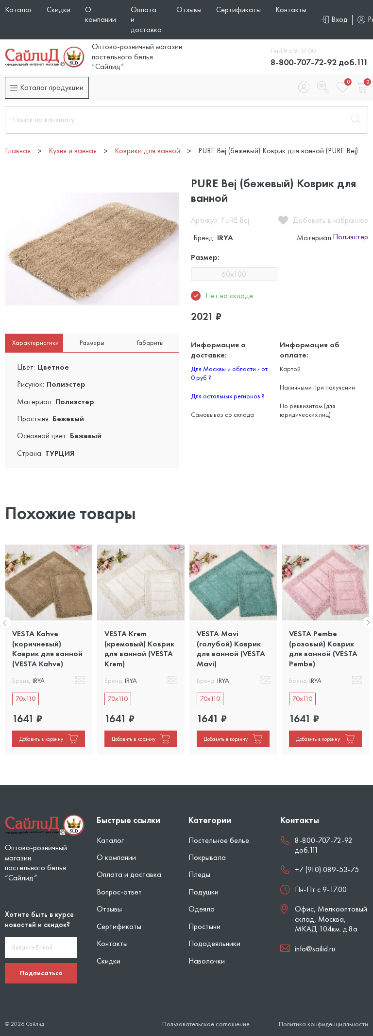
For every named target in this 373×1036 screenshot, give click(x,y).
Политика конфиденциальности (323, 1024)
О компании (100, 14)
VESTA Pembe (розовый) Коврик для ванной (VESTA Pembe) (323, 648)
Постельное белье (218, 840)
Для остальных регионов (228, 396)
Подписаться (41, 972)
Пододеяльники (214, 943)
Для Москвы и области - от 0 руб (229, 373)
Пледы (199, 874)
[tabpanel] (48, 649)
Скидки (58, 9)
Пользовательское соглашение (206, 1024)
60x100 (233, 274)
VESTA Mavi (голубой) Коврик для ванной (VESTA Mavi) (231, 648)
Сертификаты (238, 9)
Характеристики (35, 342)
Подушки (203, 892)
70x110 (25, 698)
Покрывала (207, 857)
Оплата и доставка (129, 874)
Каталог (18, 9)
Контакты (290, 9)
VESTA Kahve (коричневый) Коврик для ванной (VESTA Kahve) (47, 648)
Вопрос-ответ (119, 892)
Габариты (150, 342)
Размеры (92, 342)
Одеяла (201, 909)
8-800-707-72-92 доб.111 (319, 62)
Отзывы (189, 9)
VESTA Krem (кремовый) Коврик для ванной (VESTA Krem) (139, 648)
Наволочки (206, 961)
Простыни (204, 926)
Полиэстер (350, 237)
